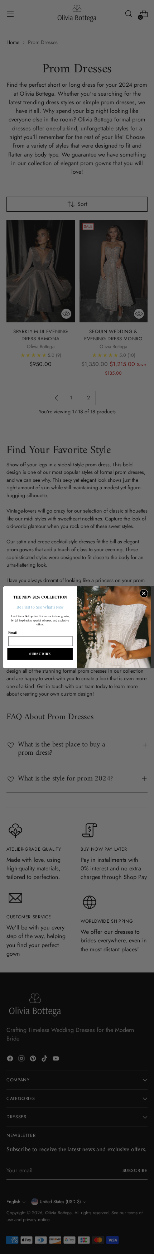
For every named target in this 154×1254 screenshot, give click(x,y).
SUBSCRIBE (40, 653)
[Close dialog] (144, 593)
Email (12, 632)
